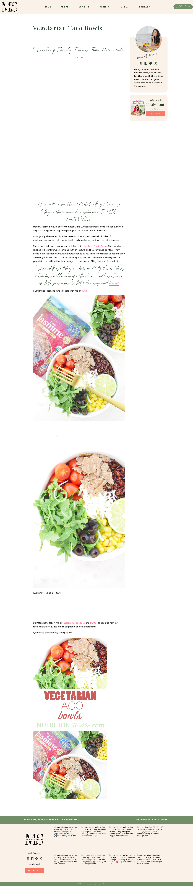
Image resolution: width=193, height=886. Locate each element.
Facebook (80, 622)
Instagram (68, 622)
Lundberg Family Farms (96, 246)
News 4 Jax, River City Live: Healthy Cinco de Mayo (52, 820)
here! (114, 283)
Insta (84, 290)
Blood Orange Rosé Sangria (151, 820)
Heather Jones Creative (107, 884)
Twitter (93, 622)
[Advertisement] (54, 611)
